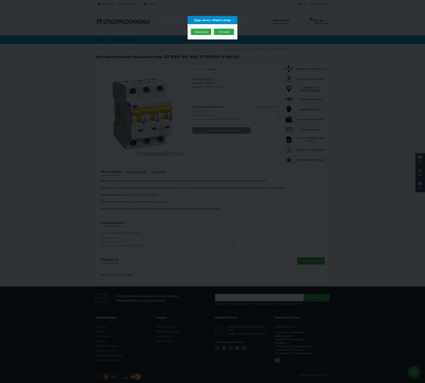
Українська (201, 32)
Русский (224, 32)
